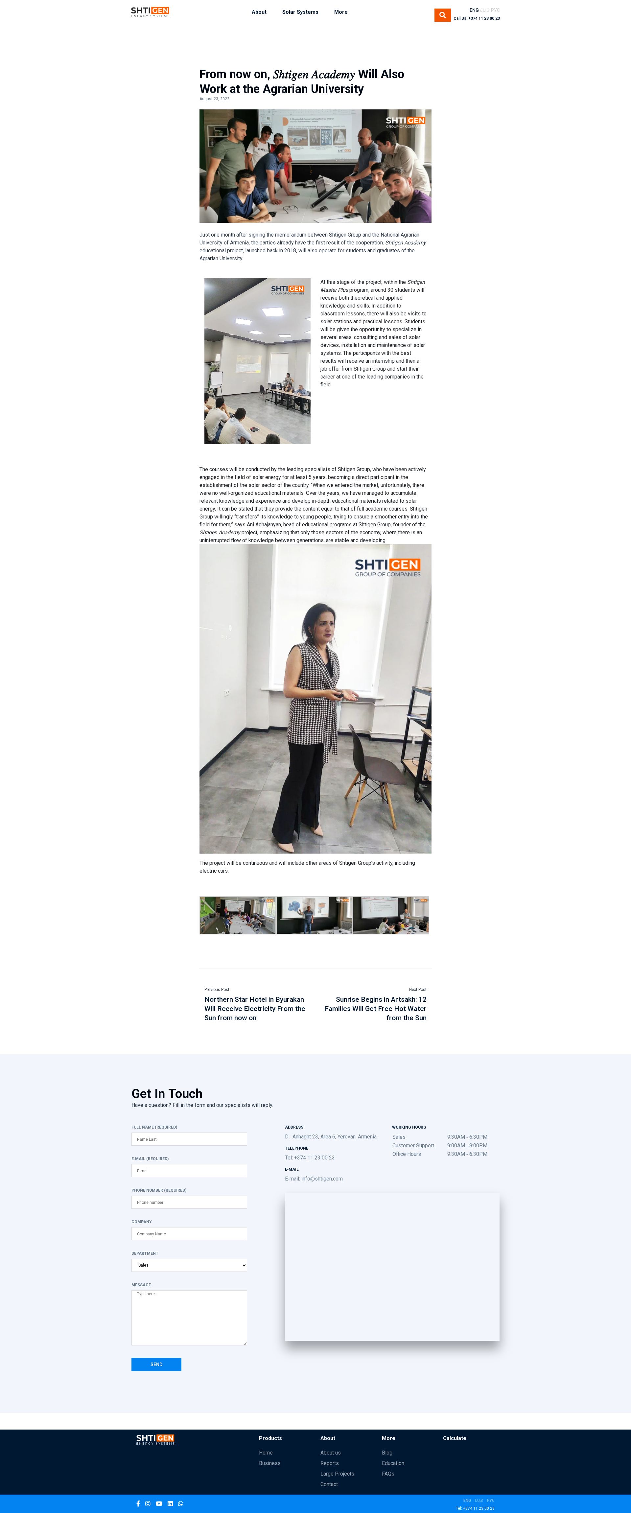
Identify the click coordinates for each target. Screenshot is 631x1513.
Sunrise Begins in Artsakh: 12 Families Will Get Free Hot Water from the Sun (376, 1008)
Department (144, 1253)
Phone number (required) (158, 1190)
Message (141, 1285)
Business (270, 1463)
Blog (387, 1452)
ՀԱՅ (485, 10)
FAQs (388, 1473)
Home (266, 1452)
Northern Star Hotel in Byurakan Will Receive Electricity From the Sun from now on (254, 1008)
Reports (329, 1463)
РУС (495, 10)
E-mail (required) (150, 1158)
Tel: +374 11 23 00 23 (310, 1157)
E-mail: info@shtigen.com (314, 1178)
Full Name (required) (154, 1127)
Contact (329, 1484)
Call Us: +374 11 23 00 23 (477, 18)
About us (330, 1452)
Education (393, 1463)
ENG (474, 10)
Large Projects (337, 1473)
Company (141, 1222)
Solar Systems (300, 11)
